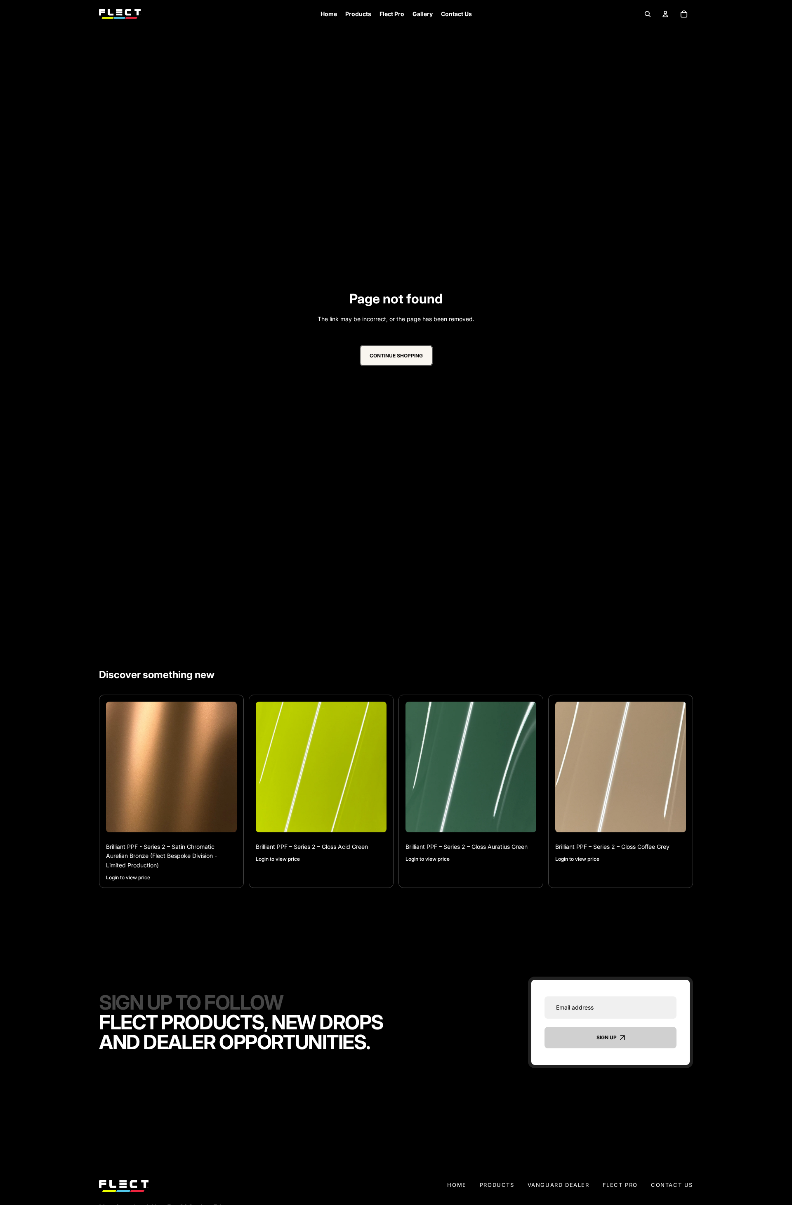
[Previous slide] (118, 767)
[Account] (665, 14)
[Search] (647, 14)
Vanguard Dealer (558, 1185)
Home (456, 1185)
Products (497, 1185)
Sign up (606, 1038)
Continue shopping (396, 355)
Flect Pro (620, 1185)
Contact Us (672, 1185)
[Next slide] (224, 767)
